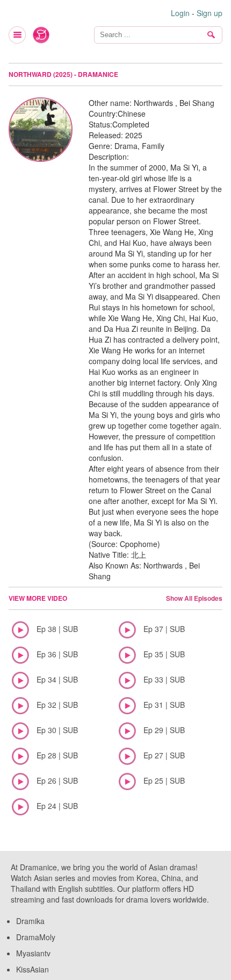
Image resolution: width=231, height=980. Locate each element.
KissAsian (32, 969)
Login (180, 13)
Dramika (30, 920)
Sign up (209, 13)
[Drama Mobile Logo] (41, 35)
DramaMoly (35, 937)
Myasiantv (33, 953)
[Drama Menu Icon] (18, 35)
